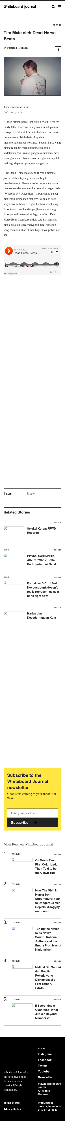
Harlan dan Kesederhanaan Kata (41, 615)
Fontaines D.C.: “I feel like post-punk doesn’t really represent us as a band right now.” (43, 589)
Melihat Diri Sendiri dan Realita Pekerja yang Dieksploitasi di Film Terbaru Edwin (48, 977)
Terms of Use (12, 1102)
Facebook (45, 1059)
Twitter (42, 1065)
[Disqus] (32, 336)
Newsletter (45, 1077)
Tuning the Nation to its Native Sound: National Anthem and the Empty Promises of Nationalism (48, 939)
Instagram (45, 1054)
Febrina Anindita (17, 47)
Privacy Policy (12, 1109)
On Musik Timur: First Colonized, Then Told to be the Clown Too (46, 866)
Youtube (43, 1071)
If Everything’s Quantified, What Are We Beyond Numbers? (46, 1011)
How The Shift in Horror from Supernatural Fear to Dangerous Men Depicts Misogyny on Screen (47, 900)
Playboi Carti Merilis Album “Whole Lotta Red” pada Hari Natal (41, 560)
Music (31, 493)
